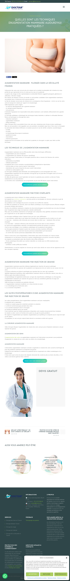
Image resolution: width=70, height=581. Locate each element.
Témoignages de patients (32, 520)
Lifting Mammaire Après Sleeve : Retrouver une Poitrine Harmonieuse (51, 464)
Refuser (46, 574)
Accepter (33, 574)
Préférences (60, 574)
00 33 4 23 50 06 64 (17, 1)
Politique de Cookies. (14, 567)
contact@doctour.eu (35, 1)
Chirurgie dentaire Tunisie (12, 523)
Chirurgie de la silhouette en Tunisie (13, 534)
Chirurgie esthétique (35, 16)
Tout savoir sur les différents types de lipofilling (19, 463)
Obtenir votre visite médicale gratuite (35, 361)
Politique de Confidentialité (15, 566)
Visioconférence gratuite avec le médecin (35, 184)
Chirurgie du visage (11, 527)
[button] (66, 558)
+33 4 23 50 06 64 (38, 501)
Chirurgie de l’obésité (11, 530)
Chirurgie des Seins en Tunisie (14, 520)
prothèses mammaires (20, 199)
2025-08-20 (51, 470)
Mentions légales (52, 578)
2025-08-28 (19, 468)
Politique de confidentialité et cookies (37, 578)
